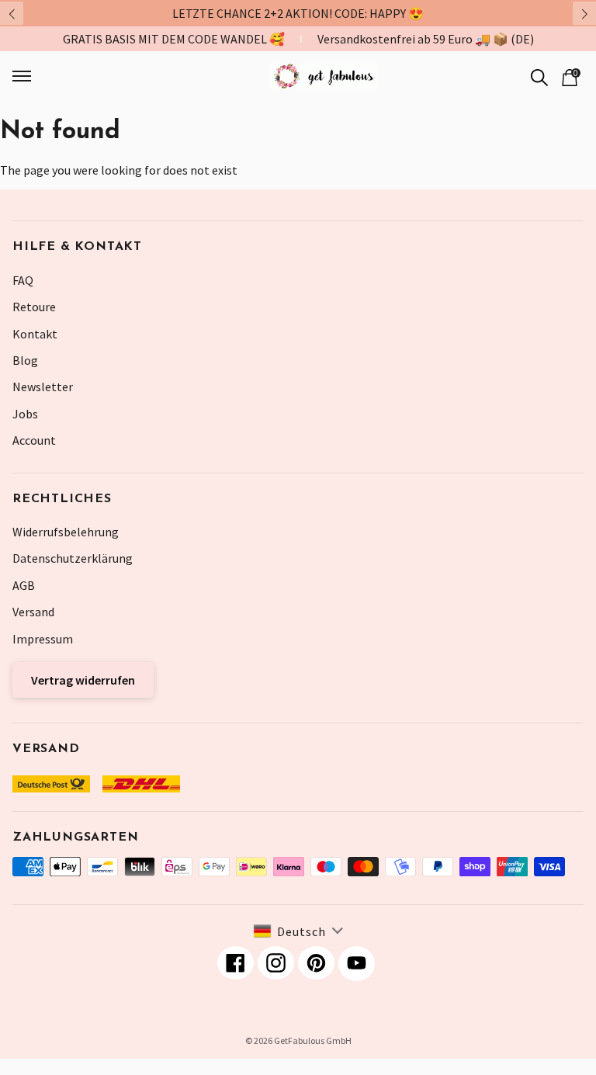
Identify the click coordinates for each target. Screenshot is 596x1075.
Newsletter (42, 386)
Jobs (25, 413)
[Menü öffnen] (66, 76)
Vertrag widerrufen (83, 680)
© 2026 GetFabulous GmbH (298, 1040)
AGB (23, 585)
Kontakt (34, 334)
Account (34, 440)
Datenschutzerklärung (72, 558)
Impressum (42, 639)
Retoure (34, 306)
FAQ (22, 280)
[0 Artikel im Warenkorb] (569, 76)
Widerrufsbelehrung (65, 531)
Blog (25, 360)
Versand (33, 611)
